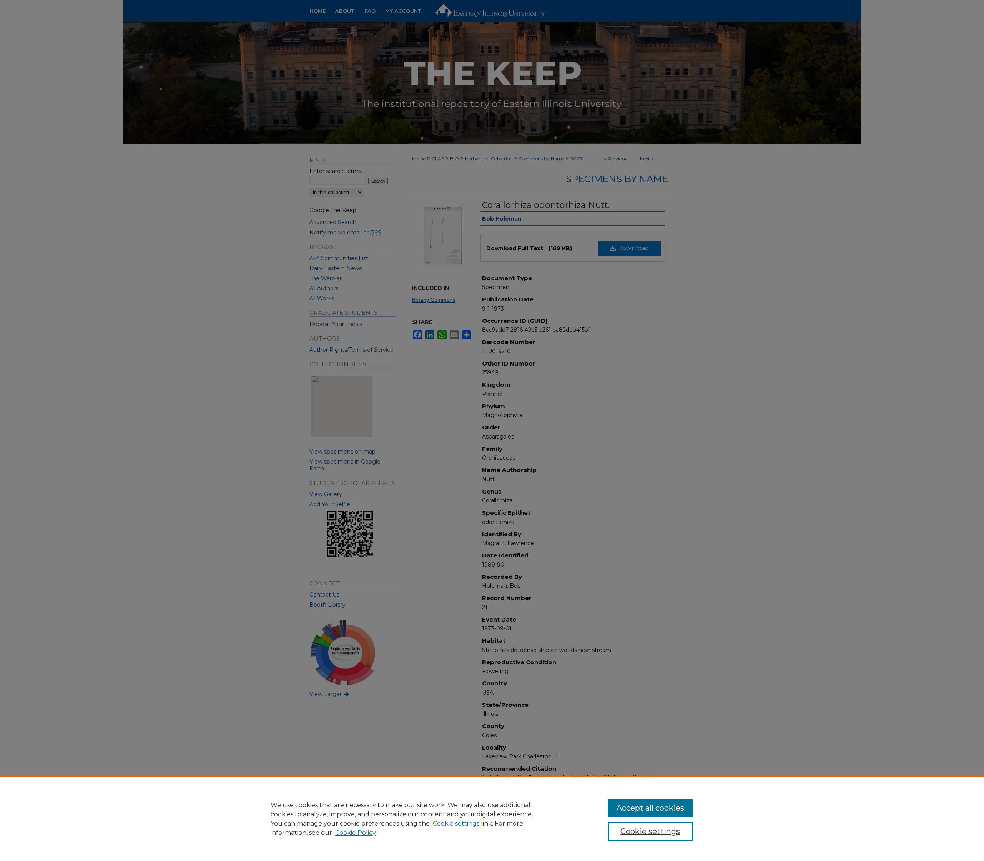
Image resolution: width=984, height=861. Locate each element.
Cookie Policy (355, 832)
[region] (492, 818)
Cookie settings (456, 823)
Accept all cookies (650, 808)
